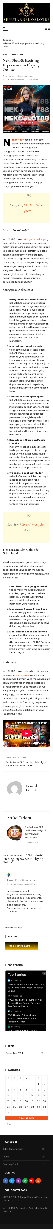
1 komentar (33, 79)
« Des (8, 1124)
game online (22, 675)
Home (5, 54)
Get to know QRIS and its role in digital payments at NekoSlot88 (25, 764)
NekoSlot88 (18, 139)
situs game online (33, 239)
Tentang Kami (16, 54)
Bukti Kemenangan (13, 1149)
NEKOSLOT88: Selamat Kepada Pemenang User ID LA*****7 (25, 1199)
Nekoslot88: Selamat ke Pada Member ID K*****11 (25, 1210)
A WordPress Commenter (22, 880)
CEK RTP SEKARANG (22, 946)
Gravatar (12, 911)
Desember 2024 (14, 1053)
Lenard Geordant (16, 79)
